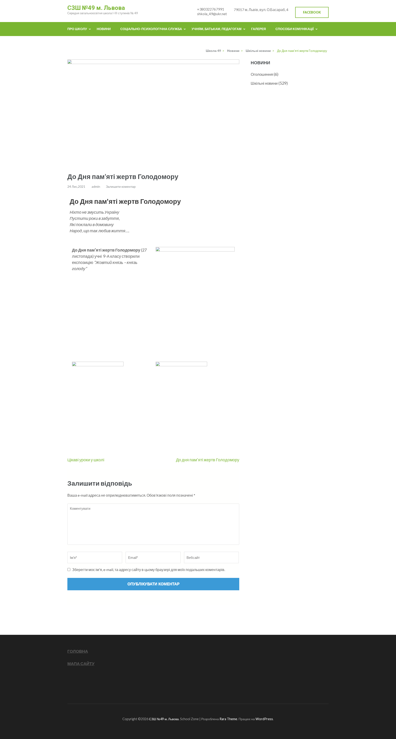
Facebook (312, 12)
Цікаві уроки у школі (85, 459)
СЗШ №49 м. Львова (96, 7)
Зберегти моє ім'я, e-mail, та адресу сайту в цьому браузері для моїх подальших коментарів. (148, 569)
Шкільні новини (264, 83)
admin (96, 186)
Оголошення (262, 74)
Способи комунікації (294, 29)
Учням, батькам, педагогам (217, 29)
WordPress (264, 719)
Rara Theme (228, 719)
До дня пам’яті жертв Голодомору (207, 459)
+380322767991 (210, 9)
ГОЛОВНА (77, 651)
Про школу (77, 29)
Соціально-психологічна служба (151, 29)
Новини (104, 29)
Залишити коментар (121, 186)
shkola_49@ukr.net (212, 13)
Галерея (258, 29)
